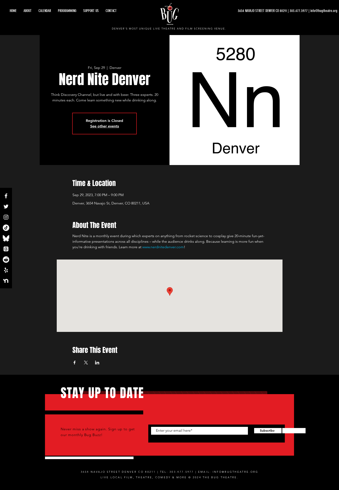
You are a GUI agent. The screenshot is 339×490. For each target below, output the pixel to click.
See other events (104, 126)
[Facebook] (6, 196)
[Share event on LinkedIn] (97, 362)
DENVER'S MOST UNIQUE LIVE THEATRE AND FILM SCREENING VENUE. (169, 28)
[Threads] (6, 249)
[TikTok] (6, 227)
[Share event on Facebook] (74, 362)
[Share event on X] (86, 362)
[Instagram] (6, 217)
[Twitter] (6, 206)
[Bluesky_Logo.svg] (6, 238)
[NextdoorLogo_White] (6, 280)
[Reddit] (6, 259)
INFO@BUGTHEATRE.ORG (236, 471)
